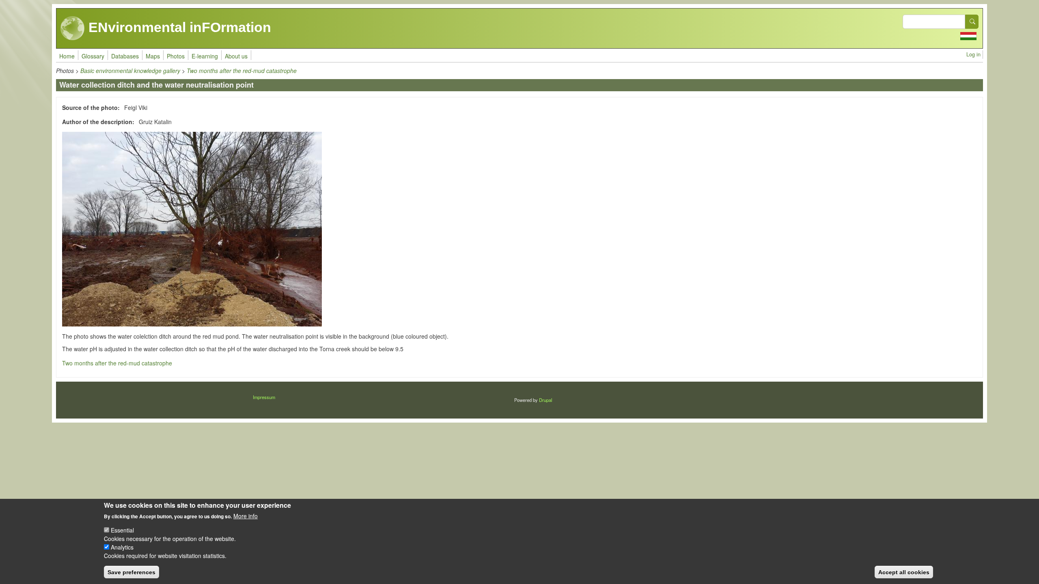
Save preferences (131, 572)
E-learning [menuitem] (205, 56)
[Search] (972, 22)
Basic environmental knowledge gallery (130, 71)
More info (245, 516)
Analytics (122, 547)
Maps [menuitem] (153, 56)
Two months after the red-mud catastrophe (242, 71)
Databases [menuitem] (125, 56)
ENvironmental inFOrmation (178, 27)
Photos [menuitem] (176, 56)
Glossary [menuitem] (93, 56)
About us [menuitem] (236, 56)
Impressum (264, 397)
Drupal (545, 400)
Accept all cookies (903, 572)
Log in (973, 54)
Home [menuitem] (67, 56)
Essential (122, 530)
